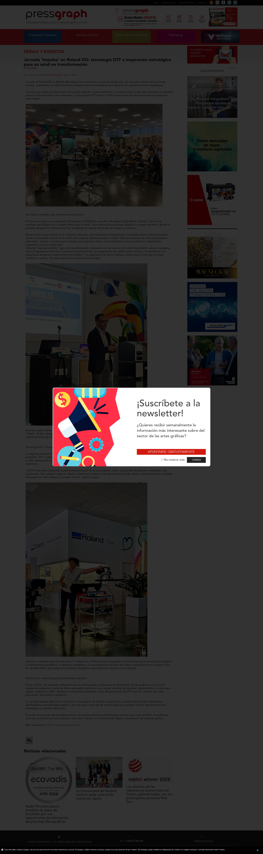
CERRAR (196, 460)
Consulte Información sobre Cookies (211, 850)
